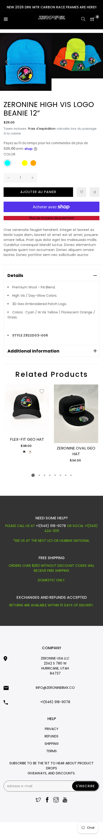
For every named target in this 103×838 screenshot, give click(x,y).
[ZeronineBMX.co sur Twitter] (38, 800)
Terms (51, 751)
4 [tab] (50, 475)
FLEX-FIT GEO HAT (27, 439)
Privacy (51, 728)
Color (9, 154)
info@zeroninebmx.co (55, 687)
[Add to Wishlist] (42, 391)
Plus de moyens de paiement (51, 218)
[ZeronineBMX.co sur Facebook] (47, 800)
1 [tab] (33, 475)
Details (15, 275)
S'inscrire (85, 786)
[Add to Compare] (94, 192)
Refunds (51, 736)
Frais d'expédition (42, 128)
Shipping (52, 743)
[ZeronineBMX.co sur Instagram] (56, 800)
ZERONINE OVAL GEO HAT (76, 451)
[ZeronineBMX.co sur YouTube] (65, 800)
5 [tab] (55, 475)
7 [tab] (65, 475)
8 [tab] (71, 475)
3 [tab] (44, 475)
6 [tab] (60, 475)
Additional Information (33, 351)
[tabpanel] (27, 419)
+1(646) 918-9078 (51, 525)
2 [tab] (39, 475)
